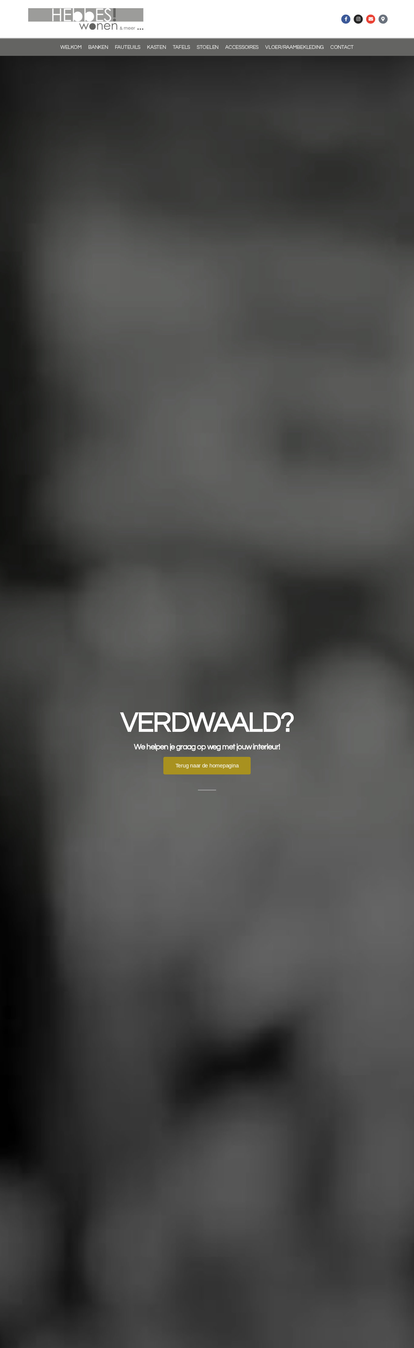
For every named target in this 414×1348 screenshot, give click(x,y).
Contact (342, 47)
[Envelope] (370, 19)
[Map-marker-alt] (383, 19)
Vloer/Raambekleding (294, 47)
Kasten (156, 47)
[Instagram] (358, 19)
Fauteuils (128, 47)
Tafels (181, 47)
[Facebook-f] (345, 19)
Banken (98, 47)
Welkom (71, 47)
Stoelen (208, 47)
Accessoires (242, 47)
